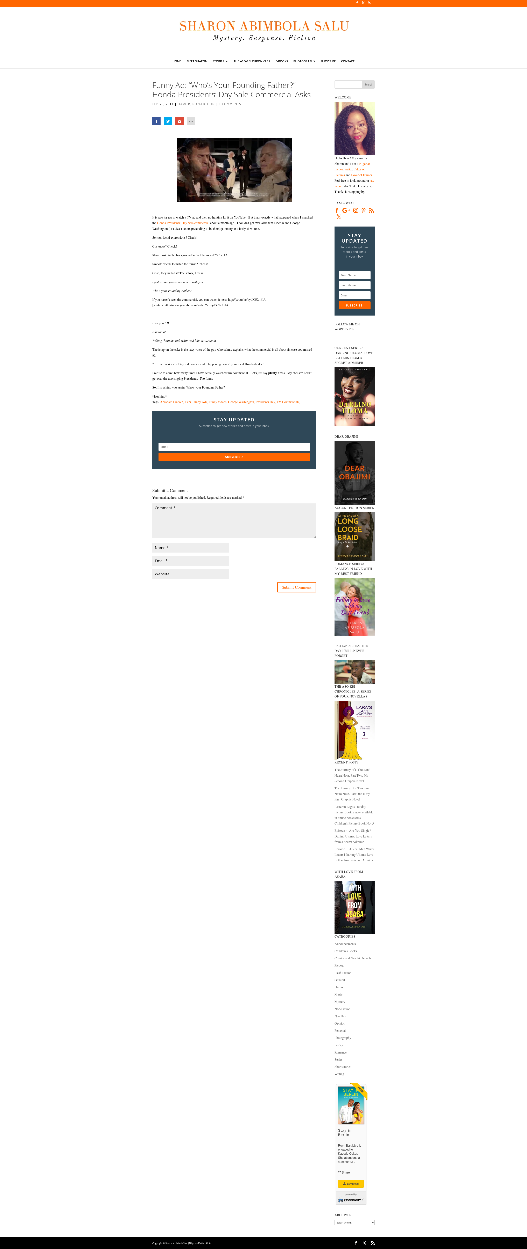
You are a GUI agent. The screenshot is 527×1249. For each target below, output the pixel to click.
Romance (341, 1052)
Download (352, 1183)
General (340, 980)
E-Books (281, 61)
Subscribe (328, 61)
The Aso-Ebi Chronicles (252, 61)
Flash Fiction (343, 972)
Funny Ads (199, 402)
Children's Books (346, 951)
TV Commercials (288, 402)
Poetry (339, 1045)
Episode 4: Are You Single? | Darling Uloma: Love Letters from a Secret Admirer (353, 836)
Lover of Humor (361, 175)
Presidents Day (265, 402)
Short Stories (343, 1066)
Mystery (340, 1001)
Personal (340, 1030)
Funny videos (217, 402)
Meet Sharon (197, 61)
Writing (339, 1074)
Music (339, 994)
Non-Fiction (203, 104)
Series (338, 1059)
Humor (184, 104)
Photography (304, 61)
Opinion (340, 1023)
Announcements (345, 943)
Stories (218, 61)
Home (177, 61)
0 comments (230, 104)
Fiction (339, 965)
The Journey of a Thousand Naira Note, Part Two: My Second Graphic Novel (352, 775)
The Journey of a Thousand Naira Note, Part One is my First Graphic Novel (352, 793)
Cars (188, 402)
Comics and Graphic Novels (353, 958)
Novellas (340, 1016)
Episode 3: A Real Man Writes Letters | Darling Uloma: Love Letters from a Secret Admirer (354, 854)
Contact (347, 61)
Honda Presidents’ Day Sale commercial (183, 223)
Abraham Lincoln (171, 402)
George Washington (241, 402)
